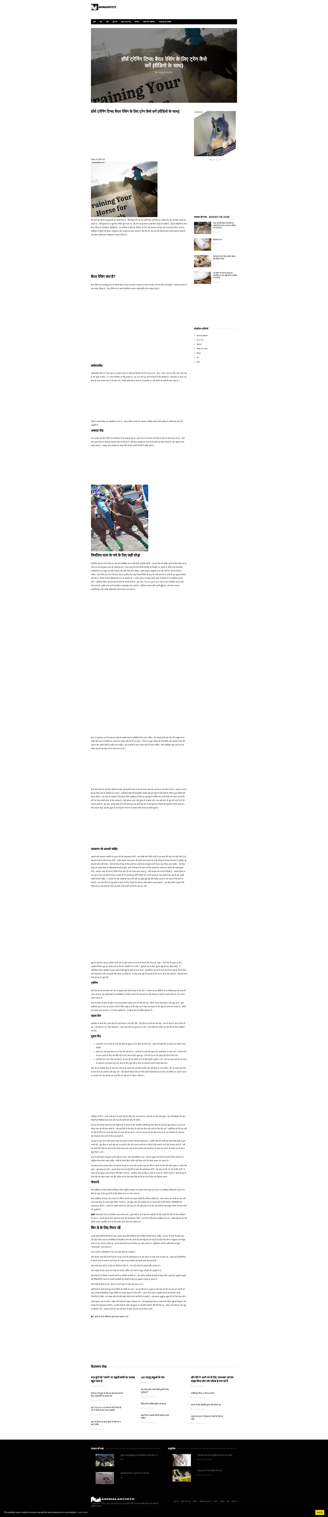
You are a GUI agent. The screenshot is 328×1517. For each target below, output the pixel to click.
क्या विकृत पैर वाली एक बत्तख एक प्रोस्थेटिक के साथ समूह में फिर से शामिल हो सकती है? (225, 275)
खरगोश (137, 22)
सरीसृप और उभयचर (202, 349)
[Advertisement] (139, 137)
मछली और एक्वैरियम (149, 22)
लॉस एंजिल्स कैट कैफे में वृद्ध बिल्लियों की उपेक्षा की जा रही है (214, 1455)
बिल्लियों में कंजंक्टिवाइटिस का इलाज (153, 1404)
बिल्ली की (199, 344)
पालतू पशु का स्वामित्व (165, 22)
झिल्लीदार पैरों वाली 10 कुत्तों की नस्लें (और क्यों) (134, 1473)
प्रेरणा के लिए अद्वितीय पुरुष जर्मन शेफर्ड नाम (206, 1405)
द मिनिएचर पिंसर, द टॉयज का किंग (202, 1393)
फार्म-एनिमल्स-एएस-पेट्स (110, 1316)
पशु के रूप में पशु (126, 22)
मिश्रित (199, 353)
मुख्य (94, 22)
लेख (198, 357)
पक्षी (101, 22)
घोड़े (107, 22)
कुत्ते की (115, 22)
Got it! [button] (320, 1512)
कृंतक (198, 362)
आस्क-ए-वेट (123, 1316)
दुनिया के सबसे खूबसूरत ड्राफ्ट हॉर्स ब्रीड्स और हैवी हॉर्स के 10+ (140, 1455)
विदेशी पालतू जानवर (205, 134)
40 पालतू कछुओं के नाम (152, 1377)
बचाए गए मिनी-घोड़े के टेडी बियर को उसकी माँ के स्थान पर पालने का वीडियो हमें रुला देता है (224, 225)
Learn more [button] (82, 1512)
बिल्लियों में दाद (217, 239)
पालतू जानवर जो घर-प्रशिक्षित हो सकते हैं (209, 1470)
